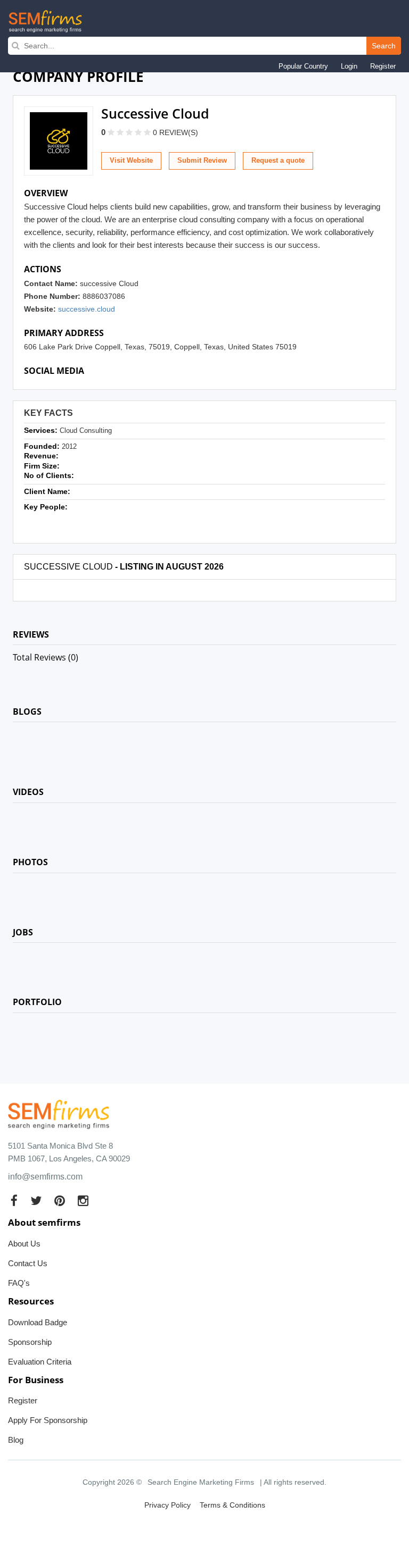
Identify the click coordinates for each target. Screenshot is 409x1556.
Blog (15, 1439)
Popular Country (303, 66)
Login (349, 66)
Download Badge (37, 1322)
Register (383, 66)
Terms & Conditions (232, 1505)
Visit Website (131, 160)
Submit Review (202, 160)
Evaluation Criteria (39, 1361)
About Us (24, 1243)
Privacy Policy (167, 1505)
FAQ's (19, 1282)
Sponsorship (30, 1341)
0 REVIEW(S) (175, 132)
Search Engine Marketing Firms (201, 1482)
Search (384, 45)
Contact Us (27, 1263)
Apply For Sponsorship (47, 1420)
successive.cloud (86, 309)
